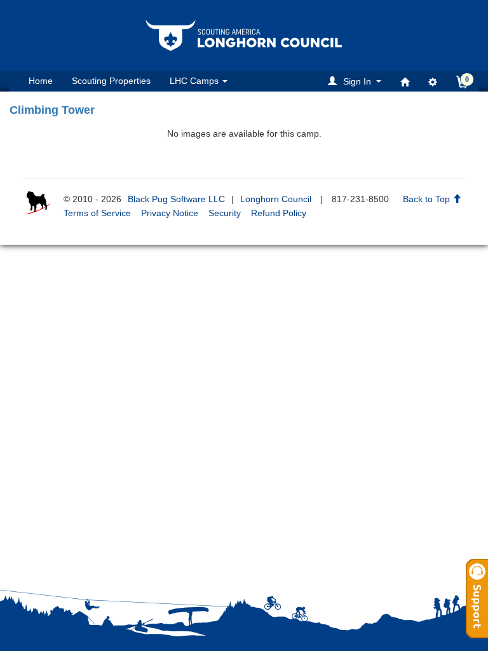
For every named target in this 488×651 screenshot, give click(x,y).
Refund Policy (278, 213)
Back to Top (427, 199)
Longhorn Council (275, 199)
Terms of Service (97, 213)
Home (41, 81)
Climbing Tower (52, 110)
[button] (356, 81)
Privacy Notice (169, 213)
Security (224, 213)
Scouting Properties (111, 81)
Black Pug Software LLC (176, 199)
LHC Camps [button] (195, 81)
